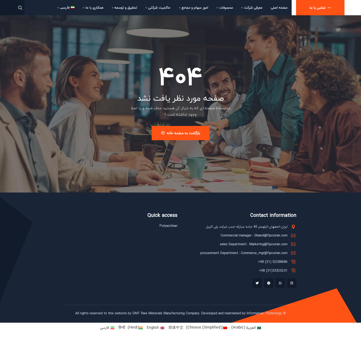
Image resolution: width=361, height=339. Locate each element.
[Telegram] (268, 283)
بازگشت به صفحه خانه (183, 133)
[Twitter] (257, 283)
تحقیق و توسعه (125, 7)
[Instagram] (291, 283)
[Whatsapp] (280, 283)
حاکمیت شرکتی (159, 7)
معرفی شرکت (253, 7)
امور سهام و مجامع (195, 7)
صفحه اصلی (279, 7)
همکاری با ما (94, 7)
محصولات (226, 7)
